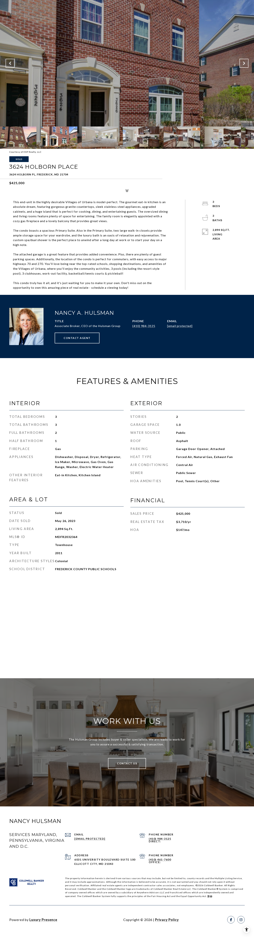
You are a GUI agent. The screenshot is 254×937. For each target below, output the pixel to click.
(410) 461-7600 (160, 859)
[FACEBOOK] (231, 919)
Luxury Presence (43, 920)
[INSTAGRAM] (241, 919)
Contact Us (127, 763)
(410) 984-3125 (143, 326)
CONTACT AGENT (77, 337)
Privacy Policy (167, 920)
